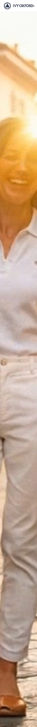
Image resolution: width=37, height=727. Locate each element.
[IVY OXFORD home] (18, 6)
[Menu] (33, 6)
